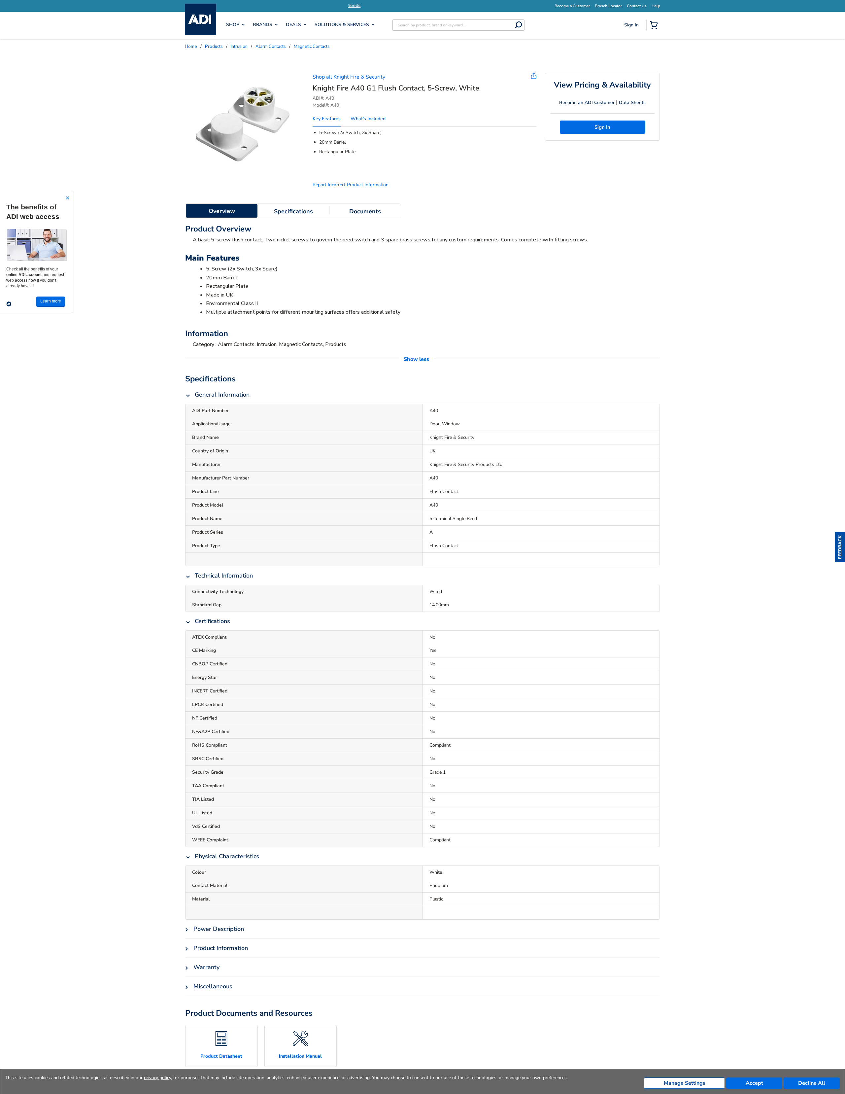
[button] (840, 547)
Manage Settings (684, 1083)
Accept (754, 1083)
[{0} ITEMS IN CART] (655, 25)
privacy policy (157, 1078)
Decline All (811, 1083)
